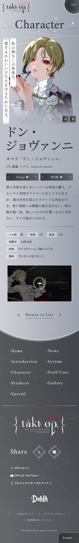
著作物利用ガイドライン (39, 520)
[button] (50, 119)
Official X (20, 468)
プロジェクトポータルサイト (31, 483)
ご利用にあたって (25, 514)
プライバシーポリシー (54, 514)
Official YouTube (25, 475)
